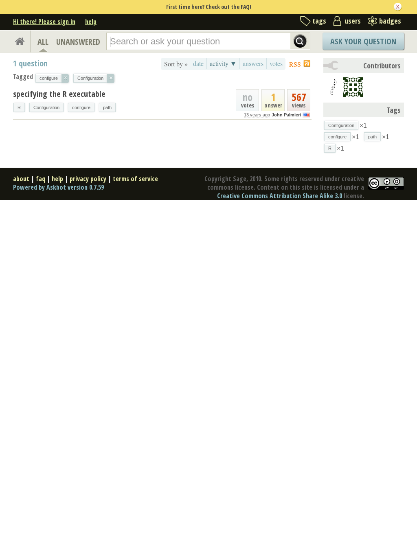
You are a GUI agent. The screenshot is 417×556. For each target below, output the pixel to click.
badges (390, 21)
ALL (42, 41)
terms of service (135, 178)
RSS (295, 64)
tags (319, 21)
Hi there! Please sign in (44, 21)
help (91, 21)
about (21, 178)
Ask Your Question (363, 41)
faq (40, 178)
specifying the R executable (59, 93)
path (107, 107)
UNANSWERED (78, 41)
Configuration (46, 107)
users (353, 21)
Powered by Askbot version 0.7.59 (58, 187)
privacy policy (88, 178)
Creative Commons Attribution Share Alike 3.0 (279, 195)
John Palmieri (286, 114)
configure (81, 107)
